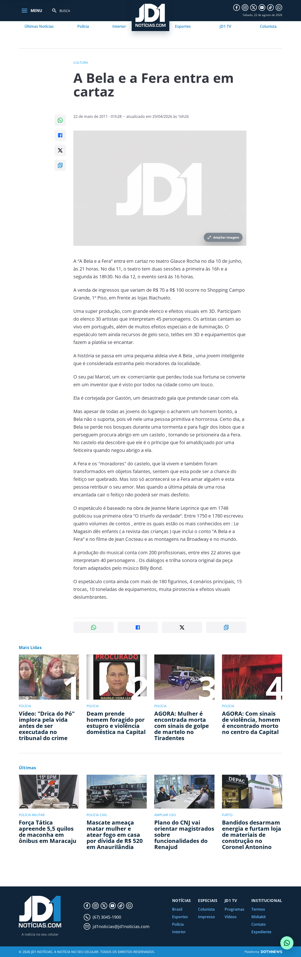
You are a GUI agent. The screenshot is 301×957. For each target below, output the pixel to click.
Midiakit (258, 916)
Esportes (183, 26)
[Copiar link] (60, 165)
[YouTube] (262, 7)
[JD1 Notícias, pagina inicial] (40, 912)
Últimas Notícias (39, 26)
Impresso (206, 916)
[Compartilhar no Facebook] (60, 135)
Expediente (261, 931)
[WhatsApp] (279, 7)
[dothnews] (271, 951)
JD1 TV (225, 26)
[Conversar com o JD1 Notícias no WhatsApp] (286, 942)
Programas (234, 909)
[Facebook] (236, 7)
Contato (258, 924)
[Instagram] (245, 7)
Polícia (83, 26)
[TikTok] (270, 7)
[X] (253, 7)
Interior (119, 26)
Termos (258, 909)
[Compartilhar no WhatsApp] (60, 120)
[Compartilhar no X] (60, 150)
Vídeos (231, 916)
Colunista (268, 26)
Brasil (177, 909)
